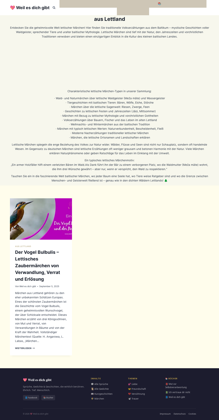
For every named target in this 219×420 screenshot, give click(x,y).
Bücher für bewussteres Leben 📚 (139, 3)
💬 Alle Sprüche (99, 384)
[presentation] (41, 219)
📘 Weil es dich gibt (175, 397)
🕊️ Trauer (133, 398)
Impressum (165, 413)
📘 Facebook (31, 397)
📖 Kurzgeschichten (102, 393)
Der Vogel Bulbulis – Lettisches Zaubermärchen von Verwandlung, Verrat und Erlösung (37, 265)
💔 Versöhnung (136, 393)
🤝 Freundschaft (137, 388)
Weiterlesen (25, 348)
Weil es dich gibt (27, 286)
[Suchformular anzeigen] (54, 8)
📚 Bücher (48, 397)
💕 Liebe (132, 384)
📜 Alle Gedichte (100, 388)
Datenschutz (180, 413)
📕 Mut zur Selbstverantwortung (176, 385)
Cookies (192, 413)
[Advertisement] (109, 64)
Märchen (124, 11)
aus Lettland (23, 246)
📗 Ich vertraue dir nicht (177, 392)
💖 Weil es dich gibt (37, 379)
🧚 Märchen (97, 398)
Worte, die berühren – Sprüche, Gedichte (87, 3)
